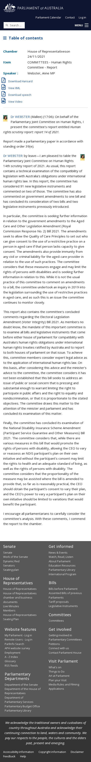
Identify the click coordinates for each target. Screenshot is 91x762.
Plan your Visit (57, 680)
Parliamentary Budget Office (22, 706)
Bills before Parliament (63, 589)
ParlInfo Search (14, 644)
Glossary (10, 661)
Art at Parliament (59, 676)
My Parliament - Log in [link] (18, 635)
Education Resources (62, 565)
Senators (9, 565)
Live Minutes (11, 606)
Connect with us (59, 648)
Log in (82, 17)
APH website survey (17, 648)
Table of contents (25, 37)
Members (9, 610)
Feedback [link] (9, 756)
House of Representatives (20, 589)
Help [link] (23, 756)
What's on (55, 667)
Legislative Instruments (63, 606)
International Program (62, 574)
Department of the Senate (21, 685)
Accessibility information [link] (18, 752)
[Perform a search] (7, 25)
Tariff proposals (59, 602)
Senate (7, 552)
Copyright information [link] (52, 752)
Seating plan (11, 570)
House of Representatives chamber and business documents (20, 597)
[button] (81, 25)
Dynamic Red (11, 561)
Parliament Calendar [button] (48, 17)
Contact (70, 17)
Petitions (54, 644)
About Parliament (59, 561)
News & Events (58, 552)
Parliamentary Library (62, 570)
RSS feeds (11, 665)
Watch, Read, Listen (61, 557)
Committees (56, 620)
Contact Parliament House (65, 653)
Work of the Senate (15, 557)
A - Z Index (11, 657)
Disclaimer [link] (77, 752)
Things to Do (57, 671)
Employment (12, 653)
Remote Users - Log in (18, 639)
